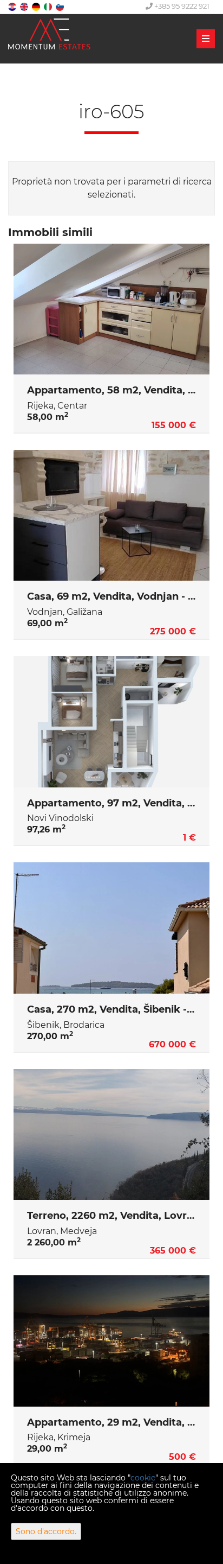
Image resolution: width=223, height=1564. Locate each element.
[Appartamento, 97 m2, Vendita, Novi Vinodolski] (111, 721)
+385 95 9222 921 (181, 6)
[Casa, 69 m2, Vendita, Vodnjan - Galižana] (111, 515)
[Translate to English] (25, 6)
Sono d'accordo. (46, 1531)
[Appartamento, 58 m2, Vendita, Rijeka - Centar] (111, 309)
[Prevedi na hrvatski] (13, 6)
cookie (142, 1478)
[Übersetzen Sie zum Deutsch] (37, 6)
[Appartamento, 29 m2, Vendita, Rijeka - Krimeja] (111, 1341)
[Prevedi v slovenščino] (60, 6)
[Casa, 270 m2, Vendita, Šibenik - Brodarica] (111, 928)
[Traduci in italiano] (49, 6)
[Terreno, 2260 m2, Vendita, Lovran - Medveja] (111, 1134)
